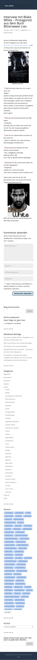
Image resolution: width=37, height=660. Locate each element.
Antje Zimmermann (20, 567)
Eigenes (6, 384)
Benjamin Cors (18, 586)
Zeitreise (8, 492)
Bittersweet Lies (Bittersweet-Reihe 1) (16, 45)
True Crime (9, 489)
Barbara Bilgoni (9, 583)
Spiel (5, 498)
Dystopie (8, 405)
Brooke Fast (25, 596)
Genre (6, 387)
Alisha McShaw (20, 532)
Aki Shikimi (18, 515)
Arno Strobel (17, 573)
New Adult (8, 463)
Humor (7, 434)
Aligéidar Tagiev (27, 528)
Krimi (7, 444)
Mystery (8, 460)
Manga (7, 450)
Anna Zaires (19, 557)
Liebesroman (9, 447)
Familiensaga (9, 415)
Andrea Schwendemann (11, 538)
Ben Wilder (27, 586)
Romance (8, 470)
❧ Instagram (8, 323)
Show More (7, 612)
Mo (8, 30)
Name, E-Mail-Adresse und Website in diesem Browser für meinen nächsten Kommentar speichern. (18, 286)
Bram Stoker (26, 593)
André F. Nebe (22, 548)
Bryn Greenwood (20, 599)
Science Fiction (10, 479)
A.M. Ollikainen (19, 512)
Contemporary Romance (13, 396)
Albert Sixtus (28, 515)
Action (7, 389)
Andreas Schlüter (21, 541)
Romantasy (9, 473)
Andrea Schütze (24, 538)
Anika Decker (9, 551)
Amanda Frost (9, 535)
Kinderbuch (9, 441)
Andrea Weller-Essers (11, 548)
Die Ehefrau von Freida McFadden (15, 346)
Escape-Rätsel (10, 412)
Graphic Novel (10, 425)
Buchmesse (8, 377)
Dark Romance (10, 399)
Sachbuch (8, 476)
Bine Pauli (29, 590)
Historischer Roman (12, 428)
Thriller (7, 486)
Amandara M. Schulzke (21, 535)
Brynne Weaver (9, 602)
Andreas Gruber (9, 541)
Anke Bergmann (19, 551)
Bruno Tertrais (9, 599)
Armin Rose (8, 573)
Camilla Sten (20, 606)
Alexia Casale (9, 525)
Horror (7, 431)
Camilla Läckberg (10, 606)
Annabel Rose (9, 554)
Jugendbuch (9, 438)
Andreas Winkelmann (22, 544)
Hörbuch (7, 495)
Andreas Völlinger (10, 544)
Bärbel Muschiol (20, 602)
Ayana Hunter (20, 580)
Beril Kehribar (9, 590)
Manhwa (8, 454)
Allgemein (24, 30)
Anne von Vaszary (10, 564)
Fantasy (7, 418)
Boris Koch (17, 593)
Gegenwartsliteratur (12, 421)
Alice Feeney (17, 528)
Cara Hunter (8, 609)
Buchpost (7, 381)
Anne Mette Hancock (11, 561)
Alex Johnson (28, 525)
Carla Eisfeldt (18, 609)
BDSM (7, 393)
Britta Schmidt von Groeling (12, 596)
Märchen (8, 457)
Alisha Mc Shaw (9, 532)
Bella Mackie (9, 586)
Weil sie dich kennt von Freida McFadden (18, 343)
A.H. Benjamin (9, 512)
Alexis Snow (18, 525)
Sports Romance (10, 482)
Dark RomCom (10, 402)
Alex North (8, 528)
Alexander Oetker (18, 519)
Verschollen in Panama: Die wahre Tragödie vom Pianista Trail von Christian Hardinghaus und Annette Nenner (18, 357)
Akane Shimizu (9, 515)
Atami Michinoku (21, 577)
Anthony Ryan (9, 567)
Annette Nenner (23, 561)
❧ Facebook (17, 323)
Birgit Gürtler (9, 593)
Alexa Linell (8, 519)
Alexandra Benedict (10, 522)
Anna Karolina (9, 557)
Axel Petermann (9, 580)
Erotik (7, 409)
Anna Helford (19, 554)
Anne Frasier (28, 557)
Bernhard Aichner (19, 590)
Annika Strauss (21, 564)
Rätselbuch (9, 466)
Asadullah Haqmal (10, 577)
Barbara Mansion (20, 583)
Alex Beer (20, 522)
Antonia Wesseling (21, 570)
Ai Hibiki (28, 512)
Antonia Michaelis (10, 570)
